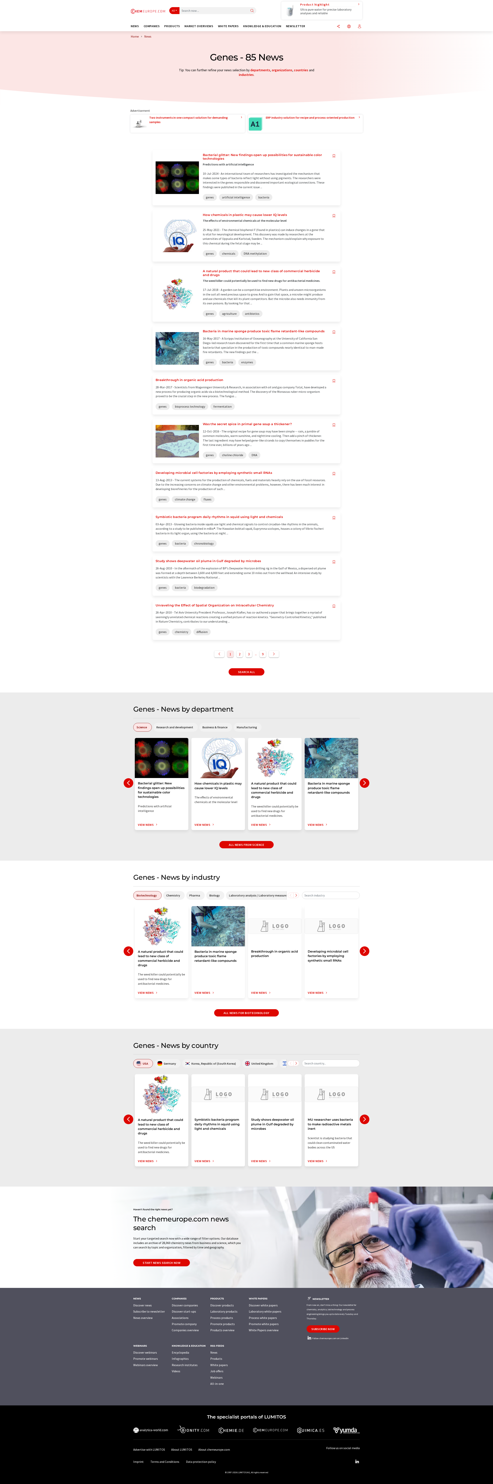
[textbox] (330, 895)
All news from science (246, 845)
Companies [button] (152, 26)
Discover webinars (145, 1352)
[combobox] (331, 895)
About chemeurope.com (214, 1449)
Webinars (216, 1377)
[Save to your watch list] (333, 156)
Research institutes (185, 1365)
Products (216, 1359)
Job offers (216, 1371)
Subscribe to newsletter (149, 1311)
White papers (219, 1365)
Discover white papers (263, 1305)
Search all (246, 672)
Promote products (222, 1324)
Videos (176, 1371)
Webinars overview (145, 1365)
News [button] (135, 26)
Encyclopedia (180, 1352)
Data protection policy (201, 1462)
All (173, 10)
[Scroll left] (290, 895)
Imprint (138, 1462)
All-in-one (217, 1384)
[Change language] (349, 26)
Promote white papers (264, 1324)
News (213, 1352)
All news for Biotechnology (246, 1013)
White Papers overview (263, 1330)
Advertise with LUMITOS (149, 1449)
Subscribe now (323, 1329)
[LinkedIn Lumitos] (357, 1462)
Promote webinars (145, 1359)
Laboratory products (223, 1311)
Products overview (222, 1330)
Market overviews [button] (198, 26)
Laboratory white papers (265, 1311)
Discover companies (185, 1305)
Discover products (222, 1305)
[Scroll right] (296, 895)
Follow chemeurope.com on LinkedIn (330, 1338)
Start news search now (161, 1263)
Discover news (142, 1305)
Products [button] (172, 26)
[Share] (338, 26)
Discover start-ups (184, 1311)
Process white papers (263, 1318)
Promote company (184, 1324)
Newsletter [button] (295, 26)
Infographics (180, 1359)
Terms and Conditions (164, 1462)
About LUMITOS (181, 1449)
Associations (180, 1318)
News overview (143, 1318)
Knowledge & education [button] (262, 26)
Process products (221, 1318)
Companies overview (185, 1330)
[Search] (252, 11)
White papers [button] (228, 26)
